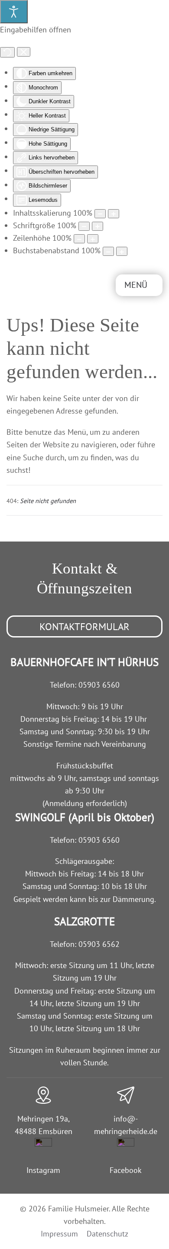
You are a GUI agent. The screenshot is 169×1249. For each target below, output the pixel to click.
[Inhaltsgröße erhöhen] (113, 213)
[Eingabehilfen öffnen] (14, 11)
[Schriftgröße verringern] (84, 226)
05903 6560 (99, 685)
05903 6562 (99, 944)
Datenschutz (107, 1234)
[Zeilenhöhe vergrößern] (92, 238)
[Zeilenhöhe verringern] (79, 238)
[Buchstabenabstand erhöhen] (121, 251)
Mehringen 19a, (43, 1119)
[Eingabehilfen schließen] (23, 52)
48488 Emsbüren (43, 1131)
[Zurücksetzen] (7, 52)
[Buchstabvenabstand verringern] (108, 251)
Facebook (126, 1170)
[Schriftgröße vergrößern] (97, 226)
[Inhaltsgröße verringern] (100, 213)
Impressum (59, 1234)
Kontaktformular (84, 626)
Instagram (43, 1170)
